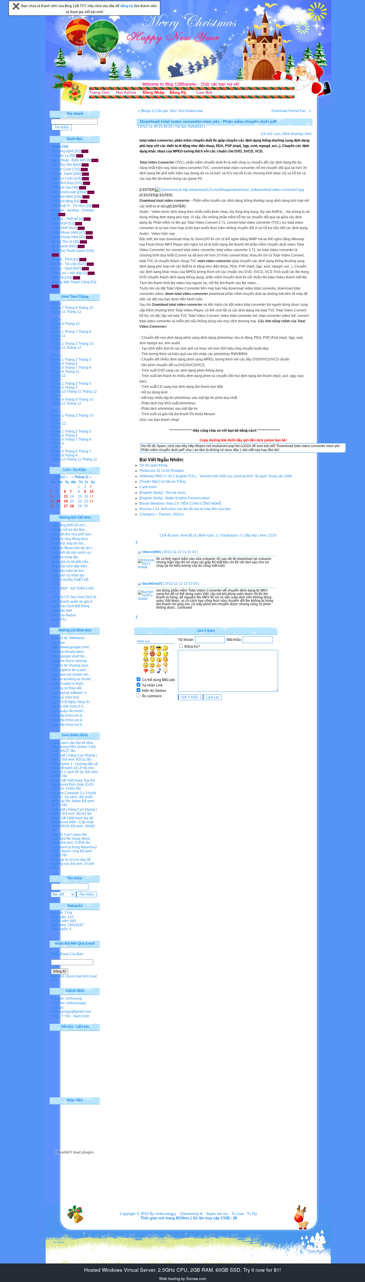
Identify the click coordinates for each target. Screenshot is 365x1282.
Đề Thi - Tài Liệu (64, 264)
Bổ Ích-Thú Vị (62, 242)
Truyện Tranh (62, 174)
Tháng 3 (84, 360)
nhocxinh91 (151, 552)
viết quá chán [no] (65, 697)
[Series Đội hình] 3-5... (69, 706)
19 (58, 501)
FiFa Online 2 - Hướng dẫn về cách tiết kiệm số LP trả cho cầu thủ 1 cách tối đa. (75, 768)
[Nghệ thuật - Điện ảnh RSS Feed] (94, 160)
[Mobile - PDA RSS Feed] (82, 259)
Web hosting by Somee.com (182, 1278)
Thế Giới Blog (62, 201)
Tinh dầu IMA (62, 611)
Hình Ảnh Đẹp (63, 183)
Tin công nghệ (63, 151)
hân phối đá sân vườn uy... (72, 553)
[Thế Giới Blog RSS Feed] (84, 201)
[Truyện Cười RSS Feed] (84, 169)
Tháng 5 (71, 364)
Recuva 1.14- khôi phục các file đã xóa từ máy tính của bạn (185, 509)
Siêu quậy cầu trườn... (69, 711)
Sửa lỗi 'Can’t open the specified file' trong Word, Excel (71, 839)
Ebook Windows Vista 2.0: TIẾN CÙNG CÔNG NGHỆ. (180, 504)
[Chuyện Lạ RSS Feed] (79, 156)
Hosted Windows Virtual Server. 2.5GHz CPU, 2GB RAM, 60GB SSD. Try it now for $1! (182, 1269)
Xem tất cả (188, 535)
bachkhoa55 (152, 584)
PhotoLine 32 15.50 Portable (161, 471)
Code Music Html (65, 233)
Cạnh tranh (148, 487)
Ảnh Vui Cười (62, 178)
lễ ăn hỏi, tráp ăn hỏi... (69, 543)
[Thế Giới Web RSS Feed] (86, 197)
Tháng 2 (71, 344)
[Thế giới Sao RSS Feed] (82, 187)
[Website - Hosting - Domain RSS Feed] (61, 214)
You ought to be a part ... (70, 670)
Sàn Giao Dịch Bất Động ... (72, 606)
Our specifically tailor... (69, 652)
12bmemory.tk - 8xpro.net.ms (204, 1214)
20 (66, 501)
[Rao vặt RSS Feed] (76, 278)
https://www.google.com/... (72, 647)
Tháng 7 (57, 308)
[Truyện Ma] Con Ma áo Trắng (162, 482)
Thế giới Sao (62, 187)
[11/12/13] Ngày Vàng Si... (72, 702)
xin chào (58, 643)
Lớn (277, 134)
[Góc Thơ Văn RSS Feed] (85, 165)
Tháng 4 (57, 324)
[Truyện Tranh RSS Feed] (85, 174)
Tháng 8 (71, 308)
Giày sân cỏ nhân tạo (68, 575)
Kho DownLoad (64, 192)
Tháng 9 (57, 372)
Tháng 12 (73, 312)
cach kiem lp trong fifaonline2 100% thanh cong (74, 849)
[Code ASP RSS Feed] (78, 223)
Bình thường (293, 134)
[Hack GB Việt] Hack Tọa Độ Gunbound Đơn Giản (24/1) (73, 782)
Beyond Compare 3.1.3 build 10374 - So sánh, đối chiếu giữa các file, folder (74, 797)
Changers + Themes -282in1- (162, 514)
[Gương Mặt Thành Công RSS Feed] (55, 286)
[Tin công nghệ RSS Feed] (84, 151)
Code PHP (60, 228)
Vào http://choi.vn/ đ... (68, 716)
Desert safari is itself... (68, 684)
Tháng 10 (85, 308)
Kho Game (60, 246)
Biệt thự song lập (65, 557)
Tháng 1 (57, 332)
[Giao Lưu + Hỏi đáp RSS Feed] (91, 273)
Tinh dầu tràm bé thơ (68, 571)
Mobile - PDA (62, 259)
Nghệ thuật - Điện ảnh (69, 160)
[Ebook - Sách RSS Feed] (85, 268)
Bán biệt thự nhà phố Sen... (73, 534)
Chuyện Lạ (60, 156)
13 (66, 496)
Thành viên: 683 (63, 921)
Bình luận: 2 (208, 535)
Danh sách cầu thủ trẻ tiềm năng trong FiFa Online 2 (72, 745)
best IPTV (59, 620)
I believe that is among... (70, 661)
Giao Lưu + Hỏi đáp (67, 273)
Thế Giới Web (62, 197)
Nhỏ (308, 134)
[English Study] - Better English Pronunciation (174, 498)
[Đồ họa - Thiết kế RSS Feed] (87, 219)
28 (72, 506)
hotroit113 (195, 127)
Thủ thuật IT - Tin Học (68, 206)
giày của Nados (64, 615)
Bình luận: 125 (62, 917)
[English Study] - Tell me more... (163, 493)
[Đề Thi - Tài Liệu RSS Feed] (90, 264)
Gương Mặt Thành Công (71, 282)
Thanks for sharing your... (71, 665)
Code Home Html (65, 237)
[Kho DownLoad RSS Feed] (90, 192)
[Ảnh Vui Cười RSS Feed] (85, 178)
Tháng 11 (58, 312)
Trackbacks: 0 (231, 535)
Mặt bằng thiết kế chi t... (70, 525)
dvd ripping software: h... (70, 693)
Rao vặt (58, 278)
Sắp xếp (250, 535)
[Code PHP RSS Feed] (81, 228)
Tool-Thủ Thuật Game (68, 251)
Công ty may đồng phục (70, 539)
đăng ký (127, 6)
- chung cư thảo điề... (68, 688)
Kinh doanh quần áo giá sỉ (72, 602)
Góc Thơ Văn (62, 165)
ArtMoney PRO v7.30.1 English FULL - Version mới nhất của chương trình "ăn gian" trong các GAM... (216, 476)
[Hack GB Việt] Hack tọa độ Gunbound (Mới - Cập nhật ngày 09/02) (72, 822)
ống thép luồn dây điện (69, 566)
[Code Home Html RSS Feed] (89, 237)
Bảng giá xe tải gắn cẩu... (71, 562)
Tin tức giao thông (153, 465)
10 (92, 492)
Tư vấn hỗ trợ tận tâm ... (70, 530)
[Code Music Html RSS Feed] (89, 233)
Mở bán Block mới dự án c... (73, 548)
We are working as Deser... (72, 679)
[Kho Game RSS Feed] (81, 246)
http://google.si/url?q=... (70, 656)
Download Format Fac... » (291, 111)
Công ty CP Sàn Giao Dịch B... (75, 597)
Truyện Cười (61, 169)
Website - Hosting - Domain (73, 210)
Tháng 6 (57, 368)
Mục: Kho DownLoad (186, 111)
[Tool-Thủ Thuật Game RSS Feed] (55, 255)
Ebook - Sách (62, 268)
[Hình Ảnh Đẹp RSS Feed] (86, 183)
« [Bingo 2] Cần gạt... (154, 111)
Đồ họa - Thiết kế (65, 219)
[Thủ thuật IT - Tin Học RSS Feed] (95, 206)
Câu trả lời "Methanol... (69, 638)
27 (66, 506)
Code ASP (60, 223)
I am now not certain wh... (71, 674)
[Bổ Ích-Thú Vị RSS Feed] (83, 242)
